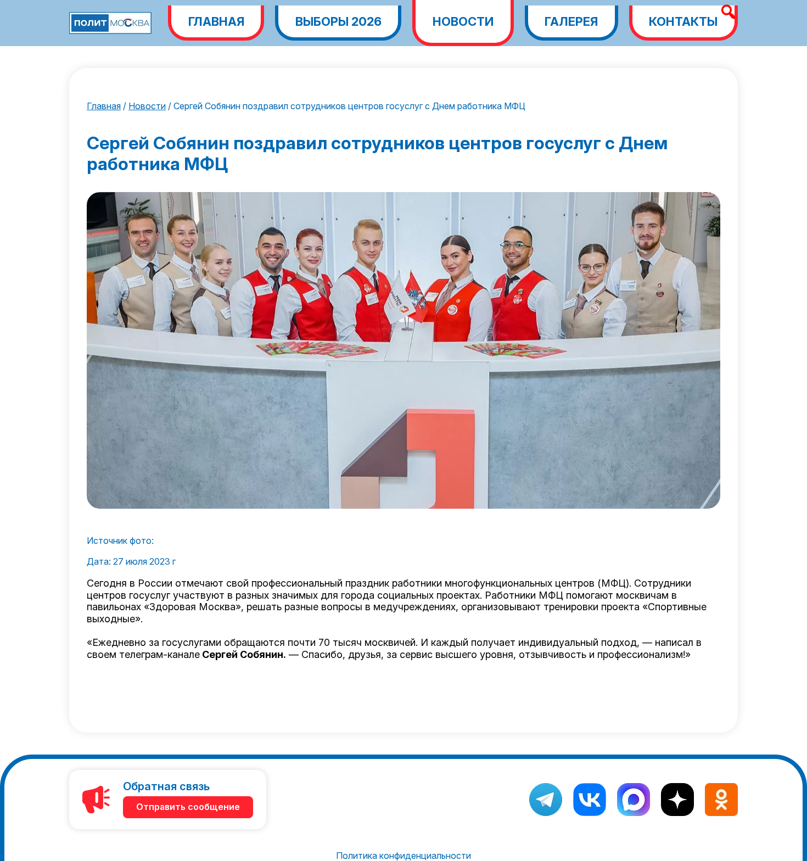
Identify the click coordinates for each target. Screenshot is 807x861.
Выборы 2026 (338, 21)
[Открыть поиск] (728, 11)
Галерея (571, 21)
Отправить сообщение (188, 806)
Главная (216, 21)
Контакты (683, 21)
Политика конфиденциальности (403, 855)
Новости (463, 21)
